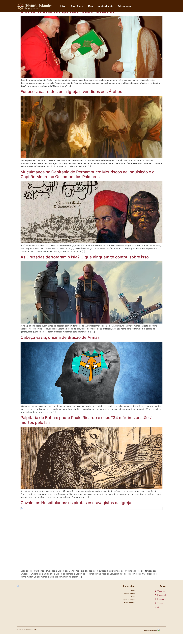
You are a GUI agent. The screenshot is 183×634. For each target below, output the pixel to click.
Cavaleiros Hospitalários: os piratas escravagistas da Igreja (76, 502)
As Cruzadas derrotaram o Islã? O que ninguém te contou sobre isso (85, 257)
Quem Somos (76, 6)
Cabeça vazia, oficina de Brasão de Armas (60, 337)
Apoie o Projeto (105, 6)
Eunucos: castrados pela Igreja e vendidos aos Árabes (71, 91)
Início (62, 6)
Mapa (90, 6)
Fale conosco (124, 6)
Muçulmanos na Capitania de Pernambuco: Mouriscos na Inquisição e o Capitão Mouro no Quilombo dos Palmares (87, 174)
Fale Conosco (129, 602)
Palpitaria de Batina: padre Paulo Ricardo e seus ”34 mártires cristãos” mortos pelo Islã (86, 420)
